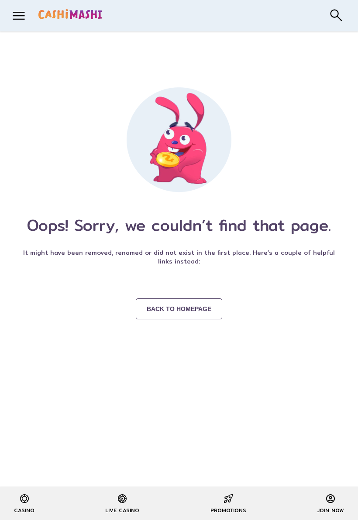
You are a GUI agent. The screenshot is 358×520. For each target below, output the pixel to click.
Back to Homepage (179, 308)
